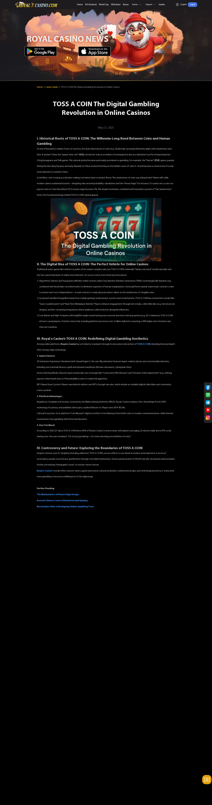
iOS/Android (91, 4)
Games (135, 4)
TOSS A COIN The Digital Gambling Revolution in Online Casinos (90, 87)
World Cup (104, 4)
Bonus (126, 4)
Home (80, 4)
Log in (192, 4)
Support (149, 4)
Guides (162, 4)
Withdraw (116, 4)
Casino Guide (52, 87)
